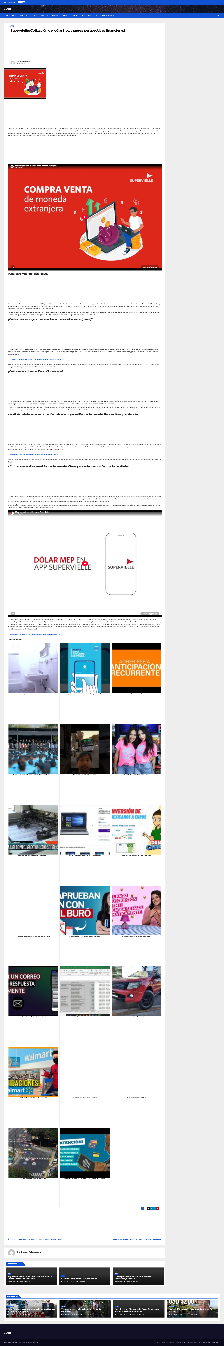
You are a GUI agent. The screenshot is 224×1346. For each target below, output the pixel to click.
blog (12, 26)
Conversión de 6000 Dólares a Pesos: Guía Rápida (190, 1310)
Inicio (14, 15)
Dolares (171, 1306)
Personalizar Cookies (180, 1342)
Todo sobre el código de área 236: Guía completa (81, 1310)
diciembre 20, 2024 (15, 1314)
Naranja (33, 15)
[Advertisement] (62, 47)
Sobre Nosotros (107, 15)
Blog (82, 15)
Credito (23, 15)
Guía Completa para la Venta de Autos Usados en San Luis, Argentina (31, 1310)
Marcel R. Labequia (25, 61)
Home (158, 1342)
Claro (65, 15)
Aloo (7, 9)
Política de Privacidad (204, 1342)
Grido (74, 15)
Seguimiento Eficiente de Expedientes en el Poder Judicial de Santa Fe (30, 1277)
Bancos (55, 15)
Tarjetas (44, 15)
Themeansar (35, 1342)
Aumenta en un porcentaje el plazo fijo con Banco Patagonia (136, 1239)
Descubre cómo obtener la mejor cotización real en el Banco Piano (35, 1239)
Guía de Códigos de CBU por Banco (79, 1278)
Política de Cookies (192, 1342)
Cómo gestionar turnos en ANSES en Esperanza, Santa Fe (133, 1277)
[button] (218, 15)
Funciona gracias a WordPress (12, 1342)
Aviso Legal (165, 1342)
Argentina (10, 1306)
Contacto (92, 15)
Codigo (63, 1306)
